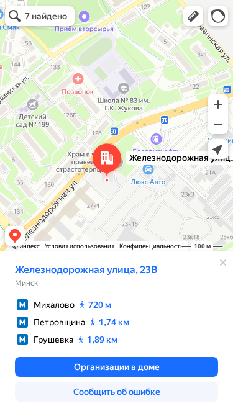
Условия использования (79, 246)
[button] (193, 16)
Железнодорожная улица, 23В (86, 270)
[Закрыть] (223, 263)
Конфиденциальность (151, 246)
